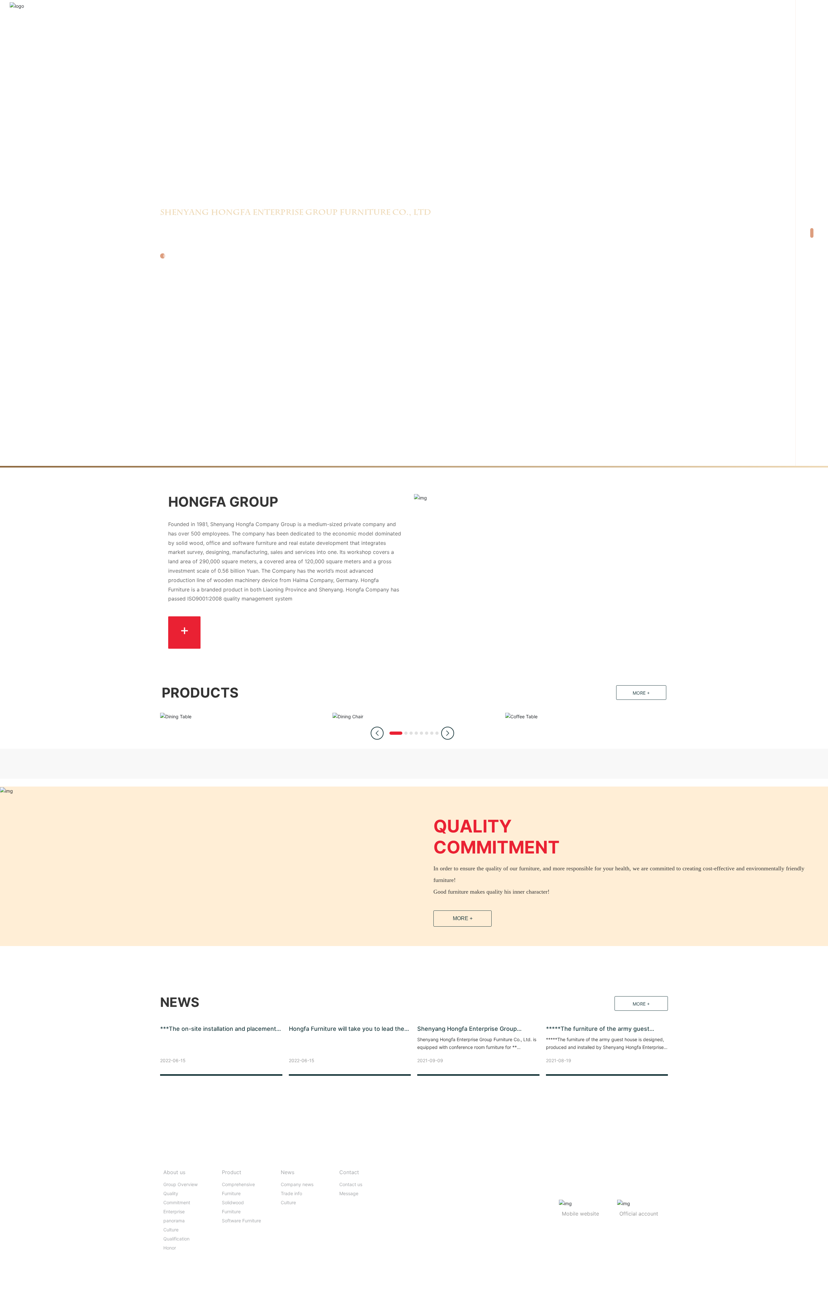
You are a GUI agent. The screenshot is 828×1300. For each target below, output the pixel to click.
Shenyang (548, 1283)
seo (565, 1283)
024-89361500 (432, 1191)
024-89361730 (433, 1201)
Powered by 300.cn (515, 1283)
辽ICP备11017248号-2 (468, 1283)
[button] (811, 224)
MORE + (463, 918)
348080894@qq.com (446, 1210)
